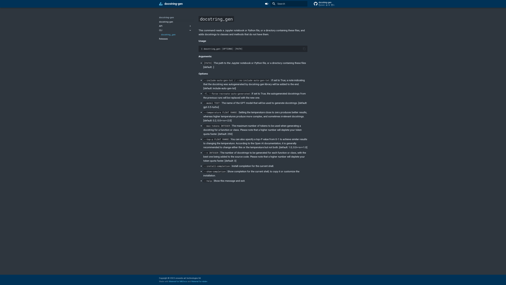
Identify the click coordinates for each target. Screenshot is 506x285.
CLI (160, 30)
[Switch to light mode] (266, 4)
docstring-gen (166, 17)
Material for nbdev (199, 281)
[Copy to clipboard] (304, 49)
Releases (163, 38)
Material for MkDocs (178, 281)
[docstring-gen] (161, 4)
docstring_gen (168, 34)
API (160, 26)
